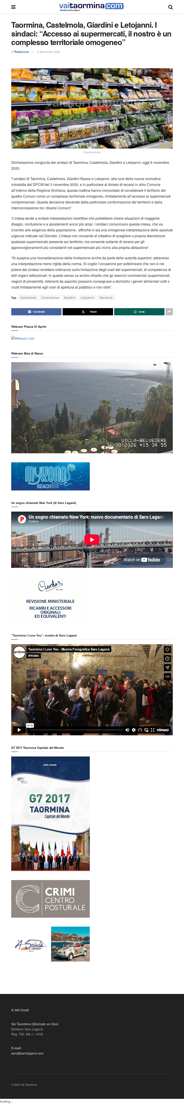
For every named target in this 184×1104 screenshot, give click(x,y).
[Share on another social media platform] (169, 311)
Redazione (21, 52)
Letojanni (87, 297)
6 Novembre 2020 (48, 52)
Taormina (106, 297)
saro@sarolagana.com (27, 1053)
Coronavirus (50, 297)
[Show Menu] (13, 7)
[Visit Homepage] (92, 6)
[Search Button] (170, 7)
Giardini (70, 297)
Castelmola (28, 297)
